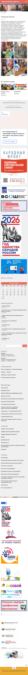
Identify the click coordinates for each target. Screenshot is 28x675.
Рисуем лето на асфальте (9, 320)
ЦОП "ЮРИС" (22, 671)
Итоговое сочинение (7, 465)
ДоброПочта (5, 338)
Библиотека (4, 485)
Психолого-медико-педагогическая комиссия (11, 420)
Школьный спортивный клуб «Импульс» (12, 398)
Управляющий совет (7, 416)
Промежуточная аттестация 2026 (10, 471)
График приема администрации (10, 431)
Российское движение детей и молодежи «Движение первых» (13, 477)
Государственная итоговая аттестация (12, 460)
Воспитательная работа (8, 401)
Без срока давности (6, 487)
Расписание (4, 457)
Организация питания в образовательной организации (13, 446)
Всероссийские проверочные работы (11, 463)
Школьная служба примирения (10, 474)
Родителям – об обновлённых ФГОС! (11, 411)
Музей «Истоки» (5, 385)
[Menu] (26, 1)
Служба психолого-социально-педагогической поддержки (9, 407)
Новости (4, 13)
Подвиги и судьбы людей (8, 374)
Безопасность (5, 442)
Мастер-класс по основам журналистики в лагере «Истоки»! (14, 310)
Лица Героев (4, 387)
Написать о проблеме (9, 141)
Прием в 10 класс (6, 396)
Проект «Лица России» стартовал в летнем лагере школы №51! (14, 333)
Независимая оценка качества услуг (11, 413)
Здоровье (3, 449)
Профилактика (5, 439)
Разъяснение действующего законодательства (9, 481)
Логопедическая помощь (8, 404)
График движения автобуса (9, 434)
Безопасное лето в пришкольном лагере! (13, 329)
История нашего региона (8, 377)
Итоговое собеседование (8, 468)
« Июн (2, 298)
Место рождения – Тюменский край (11, 369)
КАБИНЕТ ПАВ (5, 390)
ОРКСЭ (3, 437)
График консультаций (7, 428)
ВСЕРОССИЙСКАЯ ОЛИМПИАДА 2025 (11, 393)
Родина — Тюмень (6, 372)
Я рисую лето (6, 324)
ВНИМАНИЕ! (17, 91)
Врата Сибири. (6, 306)
